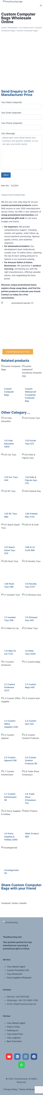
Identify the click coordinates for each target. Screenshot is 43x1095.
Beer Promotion (14, 1041)
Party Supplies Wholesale (19, 977)
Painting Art (12, 1030)
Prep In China (13, 1027)
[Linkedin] (17, 1056)
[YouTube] (9, 1056)
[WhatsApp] (21, 1065)
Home (3, 27)
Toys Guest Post (15, 1034)
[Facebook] (34, 1056)
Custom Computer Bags (16, 195)
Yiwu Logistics (14, 1038)
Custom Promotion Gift (18, 970)
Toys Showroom (14, 974)
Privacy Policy (10, 1089)
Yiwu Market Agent (16, 966)
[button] (6, 903)
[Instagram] (25, 1056)
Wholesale (12, 27)
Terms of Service (27, 1089)
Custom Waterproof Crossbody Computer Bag (30, 395)
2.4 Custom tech (26, 27)
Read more (9, 402)
